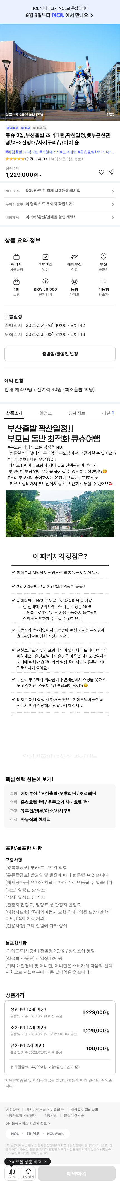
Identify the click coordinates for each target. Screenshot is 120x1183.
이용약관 (12, 1109)
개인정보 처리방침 (84, 1109)
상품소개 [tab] (14, 413)
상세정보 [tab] (77, 413)
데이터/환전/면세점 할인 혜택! (50, 217)
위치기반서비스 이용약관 (45, 1109)
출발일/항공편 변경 (60, 353)
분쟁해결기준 (74, 1115)
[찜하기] (101, 172)
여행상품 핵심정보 (66, 159)
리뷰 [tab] (108, 413)
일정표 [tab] (45, 413)
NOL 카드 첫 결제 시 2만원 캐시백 (53, 190)
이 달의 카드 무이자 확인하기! (50, 203)
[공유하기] (111, 172)
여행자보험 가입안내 (21, 1115)
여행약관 (50, 1115)
